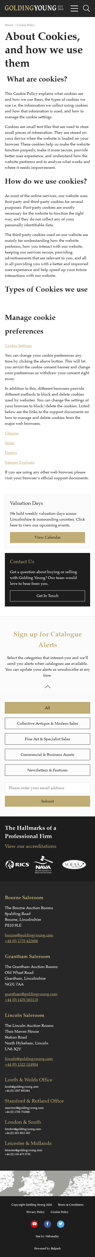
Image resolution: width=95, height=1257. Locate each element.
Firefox (11, 452)
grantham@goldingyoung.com (31, 994)
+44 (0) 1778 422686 (21, 941)
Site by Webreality (47, 1236)
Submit (47, 801)
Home (9, 25)
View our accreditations (30, 846)
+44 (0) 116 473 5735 (17, 1154)
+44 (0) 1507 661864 (17, 1091)
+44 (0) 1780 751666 (17, 1112)
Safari (10, 443)
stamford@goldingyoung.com (24, 1108)
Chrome (12, 433)
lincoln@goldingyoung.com (29, 1058)
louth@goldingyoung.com (22, 1087)
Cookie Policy (60, 1212)
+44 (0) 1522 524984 (21, 1064)
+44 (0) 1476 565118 (21, 999)
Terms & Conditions (71, 1205)
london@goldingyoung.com (23, 1129)
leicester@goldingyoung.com (23, 1150)
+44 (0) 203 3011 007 (17, 1133)
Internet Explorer (19, 462)
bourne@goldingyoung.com (29, 935)
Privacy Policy (36, 1212)
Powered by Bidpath (47, 1248)
